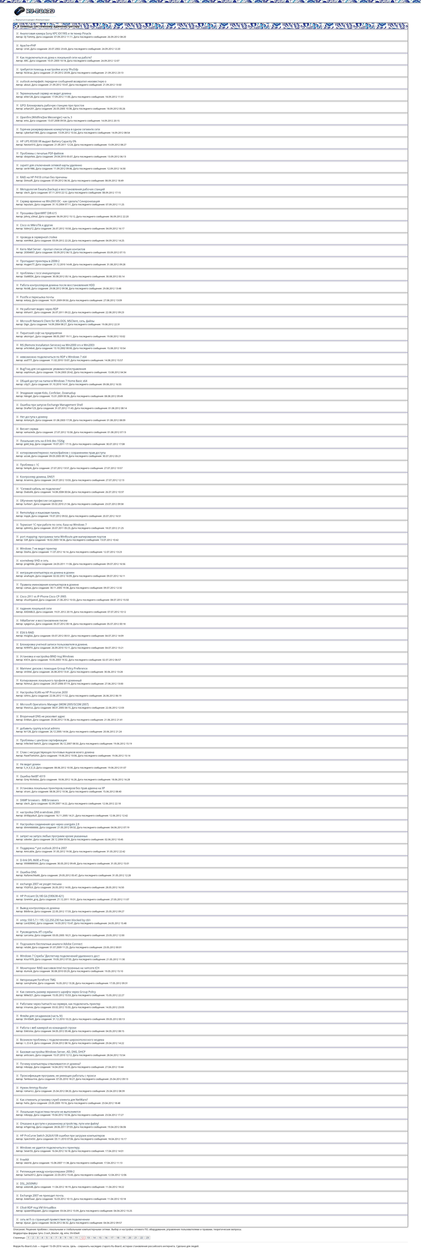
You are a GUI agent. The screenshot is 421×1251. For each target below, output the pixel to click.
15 (100, 1237)
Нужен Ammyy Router (34, 1087)
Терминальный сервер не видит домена (45, 93)
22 (141, 1237)
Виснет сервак (29, 429)
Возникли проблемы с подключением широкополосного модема (62, 1040)
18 (118, 1237)
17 (112, 1237)
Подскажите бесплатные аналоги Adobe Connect (51, 944)
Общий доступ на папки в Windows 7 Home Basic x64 (53, 381)
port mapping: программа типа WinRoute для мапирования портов (63, 536)
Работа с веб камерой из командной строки (48, 1028)
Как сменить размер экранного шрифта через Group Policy (58, 992)
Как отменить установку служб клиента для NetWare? (54, 1099)
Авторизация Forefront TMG (38, 980)
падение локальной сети (36, 608)
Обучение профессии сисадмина (41, 500)
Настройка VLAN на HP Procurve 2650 (44, 692)
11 (76, 1237)
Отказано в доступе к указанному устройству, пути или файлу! (59, 1123)
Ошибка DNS (28, 872)
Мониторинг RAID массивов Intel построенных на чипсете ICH (59, 968)
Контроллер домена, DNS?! (37, 477)
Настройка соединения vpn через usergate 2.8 (49, 824)
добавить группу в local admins (40, 728)
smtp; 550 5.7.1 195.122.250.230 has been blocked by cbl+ (55, 920)
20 (129, 1237)
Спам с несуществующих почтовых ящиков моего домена (57, 752)
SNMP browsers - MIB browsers (39, 800)
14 (94, 1237)
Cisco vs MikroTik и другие (36, 225)
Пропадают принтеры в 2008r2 (40, 261)
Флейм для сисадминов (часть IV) (41, 1016)
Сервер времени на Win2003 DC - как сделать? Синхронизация (60, 201)
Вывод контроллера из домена (40, 908)
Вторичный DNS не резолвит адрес (42, 716)
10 (70, 1237)
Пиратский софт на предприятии (41, 333)
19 (124, 1237)
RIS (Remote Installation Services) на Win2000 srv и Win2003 (57, 345)
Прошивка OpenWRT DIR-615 (38, 213)
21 (135, 1237)
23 (147, 1237)
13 (88, 1237)
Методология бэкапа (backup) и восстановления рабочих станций (62, 189)
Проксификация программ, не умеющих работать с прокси (58, 1075)
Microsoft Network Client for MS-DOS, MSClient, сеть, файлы (57, 321)
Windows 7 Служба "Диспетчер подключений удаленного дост (59, 956)
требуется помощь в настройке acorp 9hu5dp (49, 69)
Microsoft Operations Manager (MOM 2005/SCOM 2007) (54, 704)
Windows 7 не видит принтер (38, 548)
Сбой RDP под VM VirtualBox (38, 1207)
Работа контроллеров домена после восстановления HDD (57, 285)
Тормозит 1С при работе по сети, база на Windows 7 (53, 524)
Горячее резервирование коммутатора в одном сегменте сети (60, 129)
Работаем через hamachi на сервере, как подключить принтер (60, 1004)
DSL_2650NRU (28, 1183)
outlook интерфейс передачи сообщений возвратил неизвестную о (63, 81)
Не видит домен (30, 764)
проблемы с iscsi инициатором (40, 273)
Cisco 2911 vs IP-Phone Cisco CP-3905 (43, 596)
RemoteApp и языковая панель (40, 512)
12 (82, 1237)
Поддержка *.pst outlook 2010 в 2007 (43, 848)
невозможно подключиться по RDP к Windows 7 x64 (53, 357)
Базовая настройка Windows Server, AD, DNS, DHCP (53, 1052)
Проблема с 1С (29, 465)
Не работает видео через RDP (39, 309)
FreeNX (24, 1159)
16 (106, 1237)
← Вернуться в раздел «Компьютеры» (31, 19)
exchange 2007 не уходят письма (41, 884)
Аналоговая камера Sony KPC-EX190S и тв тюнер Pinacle (55, 33)
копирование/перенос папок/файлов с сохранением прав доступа (63, 452)
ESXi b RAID (27, 632)
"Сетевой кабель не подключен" (40, 489)
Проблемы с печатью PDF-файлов (41, 153)
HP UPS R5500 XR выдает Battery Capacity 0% (48, 141)
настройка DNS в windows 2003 (40, 812)
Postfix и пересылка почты (37, 297)
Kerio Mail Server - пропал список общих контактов (52, 249)
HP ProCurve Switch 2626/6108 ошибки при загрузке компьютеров (62, 1135)
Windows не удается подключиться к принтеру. (50, 1147)
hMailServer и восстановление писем (43, 620)
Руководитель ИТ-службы (36, 932)
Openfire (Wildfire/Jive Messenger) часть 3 (46, 117)
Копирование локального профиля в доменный (51, 680)
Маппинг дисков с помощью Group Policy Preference (53, 668)
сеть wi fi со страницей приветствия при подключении (55, 1219)
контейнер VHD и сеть (34, 560)
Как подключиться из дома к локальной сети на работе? (56, 57)
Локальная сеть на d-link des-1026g (42, 441)
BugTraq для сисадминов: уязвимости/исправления (53, 369)
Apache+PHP (28, 45)
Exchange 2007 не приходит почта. (42, 1195)
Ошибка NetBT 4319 (32, 776)
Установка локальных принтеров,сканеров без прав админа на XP (62, 788)
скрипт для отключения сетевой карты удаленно (51, 165)
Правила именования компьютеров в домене (49, 584)
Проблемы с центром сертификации (43, 740)
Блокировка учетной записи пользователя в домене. (54, 644)
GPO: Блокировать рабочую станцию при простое (52, 105)
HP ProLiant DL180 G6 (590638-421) (42, 896)
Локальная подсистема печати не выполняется (50, 1112)
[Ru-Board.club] (34, 15)
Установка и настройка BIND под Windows (47, 656)
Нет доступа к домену (34, 417)
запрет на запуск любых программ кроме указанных (53, 836)
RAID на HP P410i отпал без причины (43, 177)
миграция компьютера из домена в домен (47, 572)
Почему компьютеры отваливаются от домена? (50, 1064)
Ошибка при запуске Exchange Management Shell (51, 405)
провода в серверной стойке (38, 237)
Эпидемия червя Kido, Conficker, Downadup (48, 393)
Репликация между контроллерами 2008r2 (47, 1171)
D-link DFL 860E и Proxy (34, 860)
